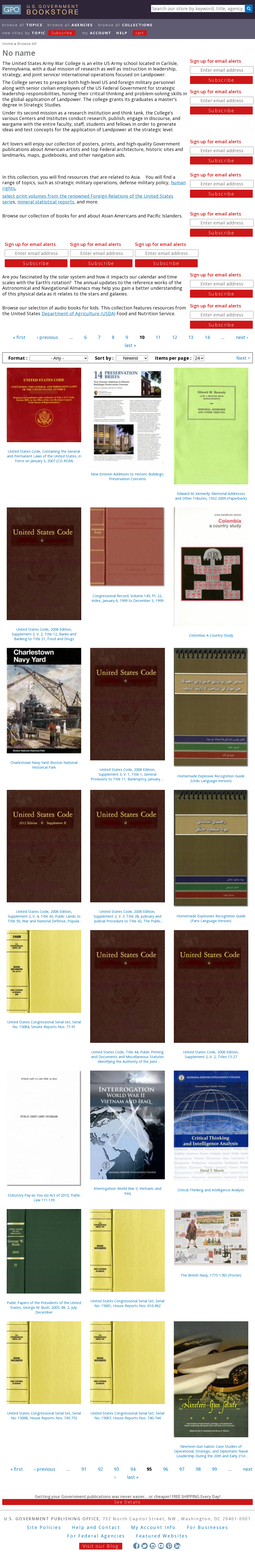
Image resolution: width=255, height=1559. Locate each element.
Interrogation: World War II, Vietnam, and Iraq (127, 1191)
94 (132, 1469)
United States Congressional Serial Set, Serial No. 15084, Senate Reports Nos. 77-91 (44, 1024)
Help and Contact (96, 1527)
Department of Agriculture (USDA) (78, 313)
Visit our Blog (101, 1546)
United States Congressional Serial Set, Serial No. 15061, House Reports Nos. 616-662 (127, 1303)
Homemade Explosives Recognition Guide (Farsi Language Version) (211, 918)
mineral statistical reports (45, 202)
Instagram (153, 1546)
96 (165, 1469)
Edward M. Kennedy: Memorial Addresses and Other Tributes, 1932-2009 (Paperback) (211, 496)
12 (174, 337)
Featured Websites (162, 1536)
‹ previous (47, 337)
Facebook (136, 1546)
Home (7, 43)
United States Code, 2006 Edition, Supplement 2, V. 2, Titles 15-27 (211, 1054)
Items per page (172, 358)
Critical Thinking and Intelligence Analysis (211, 1190)
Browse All (22, 24)
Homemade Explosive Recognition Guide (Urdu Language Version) (211, 778)
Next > (243, 358)
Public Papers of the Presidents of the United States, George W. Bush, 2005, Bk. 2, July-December (44, 1307)
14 (207, 337)
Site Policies (44, 1527)
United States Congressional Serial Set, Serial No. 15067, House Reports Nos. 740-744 (127, 1415)
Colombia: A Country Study (211, 635)
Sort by (103, 358)
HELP (122, 32)
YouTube (161, 1546)
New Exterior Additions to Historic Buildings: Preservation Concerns (127, 476)
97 (181, 1469)
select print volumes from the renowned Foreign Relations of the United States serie (87, 199)
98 (198, 1469)
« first (19, 337)
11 (158, 337)
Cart (139, 32)
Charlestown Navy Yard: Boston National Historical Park (43, 765)
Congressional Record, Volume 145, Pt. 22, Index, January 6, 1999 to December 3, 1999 (127, 598)
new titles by (37, 32)
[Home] (42, 13)
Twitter (144, 1546)
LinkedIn (177, 1546)
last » (130, 345)
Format (17, 358)
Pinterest (169, 1546)
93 (116, 1469)
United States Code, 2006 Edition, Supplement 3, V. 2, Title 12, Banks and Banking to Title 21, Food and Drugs (44, 634)
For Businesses (207, 1527)
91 (83, 1469)
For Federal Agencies (96, 1536)
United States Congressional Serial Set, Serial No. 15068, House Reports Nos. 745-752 (44, 1415)
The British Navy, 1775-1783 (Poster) (211, 1275)
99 (214, 1469)
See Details (127, 1502)
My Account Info (153, 1527)
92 (100, 1469)
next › (242, 337)
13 (190, 337)
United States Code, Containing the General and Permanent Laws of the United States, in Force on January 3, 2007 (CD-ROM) (44, 456)
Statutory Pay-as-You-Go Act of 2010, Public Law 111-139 (44, 1197)
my (96, 32)
